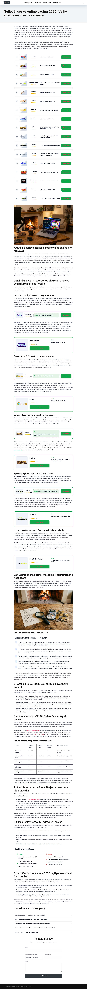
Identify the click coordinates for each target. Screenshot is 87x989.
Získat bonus (66, 57)
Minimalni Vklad (57, 2)
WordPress (23, 986)
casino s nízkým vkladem (33, 730)
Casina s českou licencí (34, 799)
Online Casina (38, 2)
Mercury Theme (29, 986)
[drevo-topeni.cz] (7, 2)
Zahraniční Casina (28, 2)
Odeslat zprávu (43, 976)
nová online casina (18, 450)
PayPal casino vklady (39, 734)
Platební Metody (47, 2)
